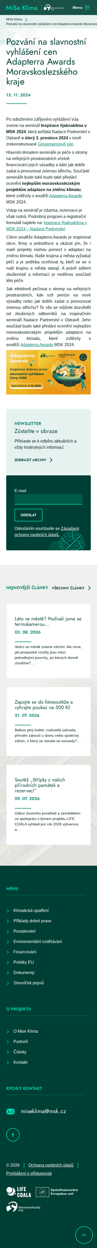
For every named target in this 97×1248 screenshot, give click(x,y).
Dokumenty (23, 972)
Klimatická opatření (31, 910)
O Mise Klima (25, 1031)
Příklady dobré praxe (32, 921)
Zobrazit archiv (30, 459)
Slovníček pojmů (28, 983)
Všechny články (68, 588)
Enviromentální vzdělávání (37, 941)
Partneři (20, 1041)
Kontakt (20, 1062)
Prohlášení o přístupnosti (29, 1173)
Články (19, 1052)
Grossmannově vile (55, 144)
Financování (24, 952)
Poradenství (24, 931)
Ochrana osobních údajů (50, 1165)
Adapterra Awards (65, 196)
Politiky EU (23, 962)
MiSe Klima (14, 19)
